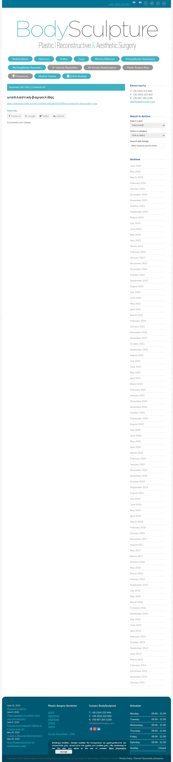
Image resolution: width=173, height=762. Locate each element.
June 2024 (135, 165)
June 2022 (135, 297)
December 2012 (138, 671)
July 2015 (135, 590)
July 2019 (135, 498)
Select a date (136, 121)
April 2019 (135, 516)
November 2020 (138, 407)
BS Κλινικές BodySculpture (102, 67)
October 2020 (137, 412)
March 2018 (136, 521)
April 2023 (135, 240)
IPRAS (51, 723)
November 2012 (138, 676)
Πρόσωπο (44, 59)
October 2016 (137, 562)
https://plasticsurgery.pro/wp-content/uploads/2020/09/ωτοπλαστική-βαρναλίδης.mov (52, 103)
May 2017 (135, 550)
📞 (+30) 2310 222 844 (117, 4)
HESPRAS (53, 719)
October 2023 (137, 206)
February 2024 (138, 183)
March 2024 (136, 177)
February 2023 (138, 252)
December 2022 (138, 263)
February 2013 (138, 665)
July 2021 (135, 361)
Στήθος (64, 59)
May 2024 (135, 171)
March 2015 (136, 602)
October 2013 (137, 642)
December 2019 (138, 470)
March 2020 (136, 452)
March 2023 (136, 246)
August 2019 (137, 493)
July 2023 (135, 223)
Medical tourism (47, 76)
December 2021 (138, 332)
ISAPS (51, 726)
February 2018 (138, 527)
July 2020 (135, 430)
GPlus (158, 2)
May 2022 (135, 303)
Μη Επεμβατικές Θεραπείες (27, 67)
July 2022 (135, 292)
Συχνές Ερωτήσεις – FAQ (61, 733)
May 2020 (135, 441)
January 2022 (137, 326)
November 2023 (138, 200)
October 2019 (137, 481)
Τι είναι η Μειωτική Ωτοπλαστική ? (25, 735)
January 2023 (137, 257)
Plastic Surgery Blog (138, 67)
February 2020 (138, 458)
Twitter (152, 2)
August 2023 (137, 217)
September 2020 (139, 418)
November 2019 (138, 475)
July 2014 (135, 619)
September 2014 (139, 613)
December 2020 (138, 401)
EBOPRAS (53, 716)
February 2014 (138, 636)
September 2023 (139, 211)
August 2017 (137, 544)
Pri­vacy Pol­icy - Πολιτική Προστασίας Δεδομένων (141, 758)
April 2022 (135, 309)
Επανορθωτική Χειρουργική (140, 59)
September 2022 (139, 280)
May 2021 (135, 372)
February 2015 (138, 607)
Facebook (146, 2)
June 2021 (135, 366)
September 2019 (139, 487)
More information (117, 748)
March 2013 (136, 659)
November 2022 (138, 269)
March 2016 (136, 573)
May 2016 (135, 567)
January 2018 (137, 533)
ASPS (51, 712)
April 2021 (135, 378)
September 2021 (139, 349)
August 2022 (137, 286)
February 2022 (138, 320)
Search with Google (139, 141)
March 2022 (136, 315)
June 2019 (135, 504)
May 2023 (135, 234)
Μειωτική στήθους (16, 708)
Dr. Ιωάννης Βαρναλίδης (65, 67)
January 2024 (137, 188)
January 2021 (137, 395)
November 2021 (138, 338)
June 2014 (135, 625)
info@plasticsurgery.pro (142, 101)
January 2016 (137, 579)
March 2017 (136, 556)
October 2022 (137, 275)
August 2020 (137, 424)
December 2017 (138, 539)
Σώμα (81, 59)
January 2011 (137, 682)
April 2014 (135, 630)
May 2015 (135, 596)
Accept (63, 751)
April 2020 (135, 447)
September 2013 (139, 648)
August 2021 (137, 355)
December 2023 (138, 194)
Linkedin (164, 2)
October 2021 (137, 343)
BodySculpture (20, 59)
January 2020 (137, 464)
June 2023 (135, 229)
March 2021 (136, 384)
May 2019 (135, 510)
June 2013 (135, 653)
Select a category (138, 131)
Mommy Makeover (105, 59)
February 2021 (138, 389)
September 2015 (139, 585)
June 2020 (135, 435)
